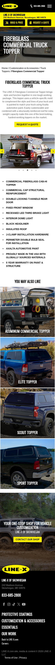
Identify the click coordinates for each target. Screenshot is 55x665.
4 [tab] (32, 171)
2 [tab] (24, 171)
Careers (5, 643)
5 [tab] (37, 171)
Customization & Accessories (24, 68)
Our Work (9, 633)
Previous (2, 151)
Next (53, 151)
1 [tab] (20, 171)
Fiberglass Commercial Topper (27, 71)
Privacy (23, 657)
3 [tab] (28, 171)
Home (5, 68)
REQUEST (41, 22)
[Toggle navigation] (49, 6)
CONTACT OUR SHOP (27, 539)
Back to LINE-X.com (10, 639)
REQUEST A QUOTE (27, 124)
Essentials (10, 627)
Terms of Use (11, 657)
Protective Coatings (17, 614)
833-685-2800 (11, 595)
